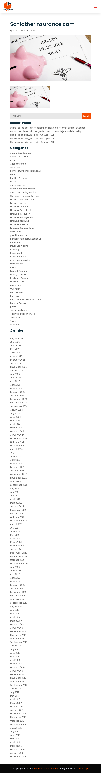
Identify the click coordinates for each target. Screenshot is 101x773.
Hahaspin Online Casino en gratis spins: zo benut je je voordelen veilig (45, 131)
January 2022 (17, 506)
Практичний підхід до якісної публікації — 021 (32, 134)
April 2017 (15, 699)
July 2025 (15, 374)
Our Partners (17, 288)
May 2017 (14, 695)
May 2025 (15, 381)
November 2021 (18, 513)
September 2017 (18, 685)
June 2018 (15, 652)
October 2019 (17, 599)
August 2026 (16, 338)
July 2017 (14, 692)
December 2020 (18, 552)
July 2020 (15, 567)
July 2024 (15, 413)
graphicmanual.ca (19, 235)
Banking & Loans (18, 178)
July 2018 (14, 649)
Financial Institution (20, 213)
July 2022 (15, 492)
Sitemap (83, 768)
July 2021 (14, 527)
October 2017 (17, 681)
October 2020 (17, 559)
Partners (14, 295)
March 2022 (16, 502)
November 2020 (18, 556)
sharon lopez (19, 30)
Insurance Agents (19, 245)
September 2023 (18, 445)
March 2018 (16, 663)
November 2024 (18, 402)
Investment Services (20, 260)
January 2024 (17, 434)
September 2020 (19, 563)
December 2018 (18, 631)
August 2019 (16, 606)
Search (86, 116)
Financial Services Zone (22, 228)
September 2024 (19, 406)
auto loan (15, 167)
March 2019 (16, 620)
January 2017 (17, 710)
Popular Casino (18, 303)
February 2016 (17, 749)
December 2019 (18, 592)
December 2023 (18, 438)
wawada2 (15, 324)
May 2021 (14, 534)
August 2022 (16, 488)
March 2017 (16, 703)
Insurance (15, 242)
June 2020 (15, 570)
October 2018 (17, 638)
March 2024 (16, 427)
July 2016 (14, 731)
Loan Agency (16, 263)
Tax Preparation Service (22, 313)
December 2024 (18, 399)
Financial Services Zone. (46, 768)
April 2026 (15, 352)
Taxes (13, 321)
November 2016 (18, 717)
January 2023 (17, 470)
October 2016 (17, 720)
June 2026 (15, 345)
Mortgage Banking (19, 278)
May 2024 (15, 420)
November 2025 (18, 366)
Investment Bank (19, 256)
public (13, 306)
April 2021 (15, 538)
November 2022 (18, 477)
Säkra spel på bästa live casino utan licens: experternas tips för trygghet (47, 127)
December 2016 (18, 713)
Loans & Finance (18, 271)
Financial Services (19, 224)
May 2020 (15, 574)
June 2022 (15, 495)
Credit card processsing (22, 188)
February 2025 (17, 392)
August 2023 (16, 449)
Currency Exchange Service (24, 195)
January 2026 (17, 363)
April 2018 (15, 660)
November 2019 (18, 595)
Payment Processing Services (25, 299)
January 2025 (17, 395)
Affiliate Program (19, 156)
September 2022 (18, 484)
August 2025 (16, 370)
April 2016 (15, 742)
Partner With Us (18, 292)
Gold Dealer (16, 231)
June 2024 (15, 416)
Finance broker (18, 203)
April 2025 (15, 384)
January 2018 (17, 670)
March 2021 (16, 542)
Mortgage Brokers (19, 281)
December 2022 (18, 474)
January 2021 (16, 549)
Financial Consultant (20, 210)
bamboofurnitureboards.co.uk (25, 170)
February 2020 (17, 585)
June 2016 (15, 735)
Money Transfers (19, 274)
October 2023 (17, 442)
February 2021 (17, 545)
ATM (12, 160)
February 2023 (17, 467)
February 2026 (17, 359)
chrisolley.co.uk (18, 185)
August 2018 (16, 645)
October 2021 (17, 517)
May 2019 (14, 613)
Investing (14, 249)
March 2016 (16, 745)
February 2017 (17, 706)
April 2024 (15, 424)
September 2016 (18, 724)
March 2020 (16, 581)
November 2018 (18, 635)
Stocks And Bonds (19, 310)
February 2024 (17, 431)
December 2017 (18, 674)
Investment (16, 253)
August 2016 (16, 728)
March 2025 (16, 388)
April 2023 (15, 459)
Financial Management (22, 217)
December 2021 (18, 510)
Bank (12, 174)
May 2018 (14, 656)
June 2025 (15, 377)
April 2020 (15, 577)
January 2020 (17, 588)
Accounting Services (20, 153)
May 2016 (14, 738)
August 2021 (16, 524)
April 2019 (15, 617)
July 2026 (15, 341)
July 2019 (14, 610)
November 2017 (18, 677)
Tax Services (16, 317)
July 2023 (15, 452)
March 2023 (16, 463)
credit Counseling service (23, 192)
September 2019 (18, 602)
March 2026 (16, 356)
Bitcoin (13, 181)
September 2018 (18, 642)
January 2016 (17, 752)
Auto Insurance (18, 163)
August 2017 (16, 688)
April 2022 (15, 499)
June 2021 (15, 531)
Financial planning (19, 220)
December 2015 (18, 756)
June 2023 (15, 456)
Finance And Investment (22, 199)
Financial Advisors (19, 206)
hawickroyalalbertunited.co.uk (25, 238)
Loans (13, 267)
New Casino (16, 285)
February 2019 (17, 624)
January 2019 (16, 627)
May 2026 (15, 349)
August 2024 (16, 409)
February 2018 (17, 667)
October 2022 (17, 481)
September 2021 (18, 520)
